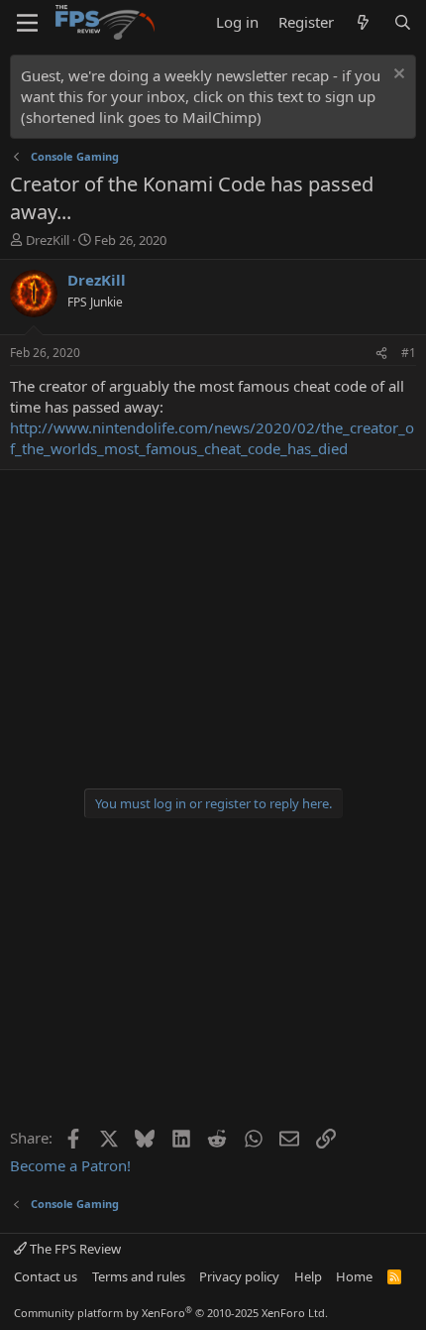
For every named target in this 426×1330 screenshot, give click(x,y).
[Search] (402, 22)
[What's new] (363, 22)
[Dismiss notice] (396, 75)
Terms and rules (138, 1276)
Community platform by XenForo (171, 1312)
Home (354, 1276)
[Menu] (27, 23)
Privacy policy (239, 1276)
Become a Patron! (70, 1165)
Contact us (45, 1276)
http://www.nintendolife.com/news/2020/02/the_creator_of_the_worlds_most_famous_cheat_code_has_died (212, 438)
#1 (408, 352)
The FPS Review (74, 1249)
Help (308, 1276)
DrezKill (47, 240)
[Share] (381, 353)
